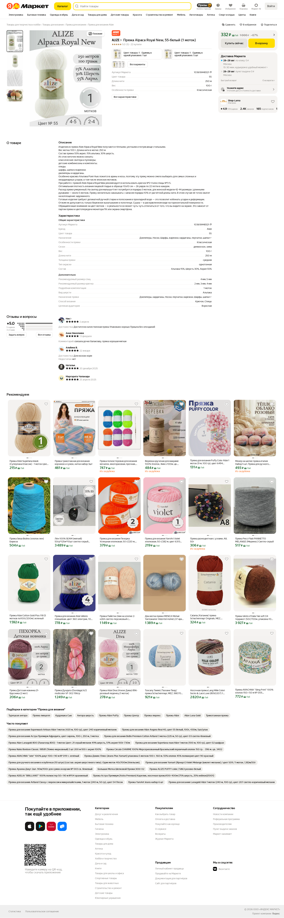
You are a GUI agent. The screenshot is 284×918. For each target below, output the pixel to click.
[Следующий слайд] (100, 78)
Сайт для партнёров (166, 883)
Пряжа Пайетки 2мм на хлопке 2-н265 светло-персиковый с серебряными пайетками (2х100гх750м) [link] (117, 618)
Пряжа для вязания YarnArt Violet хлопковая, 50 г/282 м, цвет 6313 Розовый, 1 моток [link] (162, 540)
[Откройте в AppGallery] (51, 830)
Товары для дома (104, 843)
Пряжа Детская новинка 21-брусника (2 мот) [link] (24, 692)
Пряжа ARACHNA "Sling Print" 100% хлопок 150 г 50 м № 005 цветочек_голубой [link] (254, 691)
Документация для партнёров (171, 878)
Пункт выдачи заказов (225, 829)
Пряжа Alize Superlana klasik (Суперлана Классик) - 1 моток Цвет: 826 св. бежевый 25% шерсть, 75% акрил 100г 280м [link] (29, 462)
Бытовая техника (104, 824)
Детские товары (104, 893)
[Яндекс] (276, 913)
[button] (116, 33)
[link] (18, 715)
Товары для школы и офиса (109, 873)
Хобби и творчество (106, 858)
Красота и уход (103, 853)
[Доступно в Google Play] (40, 830)
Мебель (99, 819)
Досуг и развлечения (106, 814)
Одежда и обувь (103, 839)
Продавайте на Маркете (168, 873)
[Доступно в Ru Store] (62, 830)
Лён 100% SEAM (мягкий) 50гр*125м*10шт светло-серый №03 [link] (71, 540)
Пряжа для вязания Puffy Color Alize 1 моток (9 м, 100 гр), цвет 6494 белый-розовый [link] (209, 462)
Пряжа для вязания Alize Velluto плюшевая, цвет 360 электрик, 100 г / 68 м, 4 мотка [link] (74, 618)
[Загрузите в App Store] (29, 830)
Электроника (102, 834)
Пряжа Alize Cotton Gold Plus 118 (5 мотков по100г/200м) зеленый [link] (28, 617)
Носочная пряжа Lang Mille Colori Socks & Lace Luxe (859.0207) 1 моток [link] (207, 692)
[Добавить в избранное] (46, 404)
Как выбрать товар (165, 814)
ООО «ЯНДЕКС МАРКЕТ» (266, 909)
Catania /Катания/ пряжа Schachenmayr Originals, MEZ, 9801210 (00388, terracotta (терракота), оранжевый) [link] (205, 617)
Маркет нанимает (222, 834)
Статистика (15, 911)
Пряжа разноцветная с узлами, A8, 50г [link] (208, 540)
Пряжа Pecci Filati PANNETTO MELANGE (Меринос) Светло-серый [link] (254, 540)
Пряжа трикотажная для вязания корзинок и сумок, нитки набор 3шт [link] (74, 462)
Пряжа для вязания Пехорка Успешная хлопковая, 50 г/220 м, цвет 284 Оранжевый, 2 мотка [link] (117, 540)
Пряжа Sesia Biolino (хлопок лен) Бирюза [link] (27, 540)
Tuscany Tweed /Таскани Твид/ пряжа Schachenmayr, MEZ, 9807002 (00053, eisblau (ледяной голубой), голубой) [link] (164, 692)
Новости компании (223, 814)
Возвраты (160, 834)
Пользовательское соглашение (42, 911)
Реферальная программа (226, 819)
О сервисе (160, 829)
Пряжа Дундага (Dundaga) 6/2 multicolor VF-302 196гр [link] (71, 692)
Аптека (99, 848)
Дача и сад (100, 863)
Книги (98, 868)
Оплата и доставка (165, 819)
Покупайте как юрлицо (167, 824)
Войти (271, 6)
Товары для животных (107, 883)
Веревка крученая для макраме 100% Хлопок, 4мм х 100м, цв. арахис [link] (162, 462)
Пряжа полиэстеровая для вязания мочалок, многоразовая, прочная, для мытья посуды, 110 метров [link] (118, 462)
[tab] (16, 15)
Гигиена (99, 829)
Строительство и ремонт (108, 888)
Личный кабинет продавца (169, 868)
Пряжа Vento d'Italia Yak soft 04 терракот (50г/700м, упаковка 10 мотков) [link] (253, 618)
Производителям (222, 824)
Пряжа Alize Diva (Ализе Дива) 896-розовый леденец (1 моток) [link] (119, 692)
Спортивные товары (106, 878)
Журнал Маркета (164, 839)
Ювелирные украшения (107, 898)
